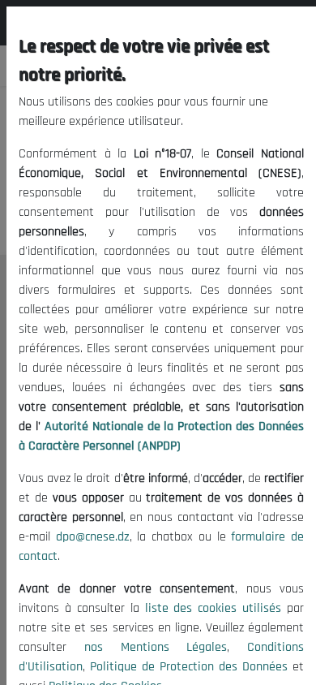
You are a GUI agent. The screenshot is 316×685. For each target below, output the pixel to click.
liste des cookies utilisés (213, 608)
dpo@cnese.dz (93, 536)
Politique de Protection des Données (189, 666)
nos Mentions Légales (156, 647)
